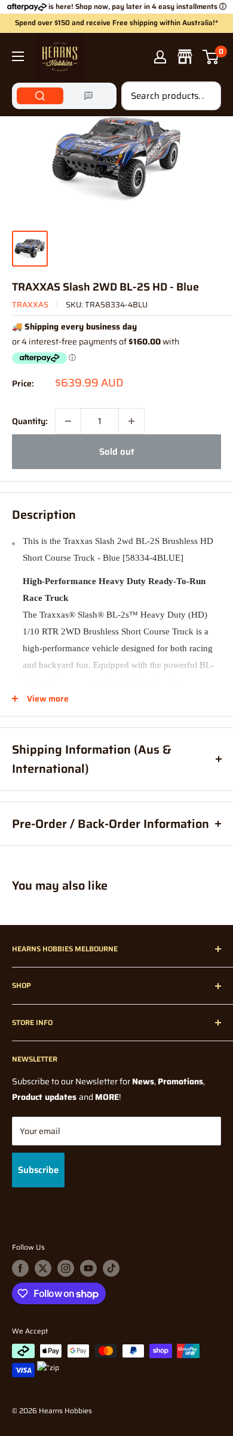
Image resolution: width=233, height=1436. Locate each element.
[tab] (40, 95)
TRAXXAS (30, 304)
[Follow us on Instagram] (65, 1268)
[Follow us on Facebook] (20, 1268)
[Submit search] (205, 96)
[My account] (160, 57)
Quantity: (30, 421)
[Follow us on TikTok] (111, 1268)
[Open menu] (18, 56)
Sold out (116, 452)
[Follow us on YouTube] (88, 1268)
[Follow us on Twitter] (43, 1268)
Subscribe (38, 1170)
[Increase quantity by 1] (131, 421)
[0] (211, 57)
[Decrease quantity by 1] (68, 421)
